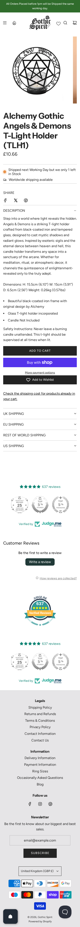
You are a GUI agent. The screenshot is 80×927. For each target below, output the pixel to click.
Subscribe (40, 853)
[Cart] (74, 22)
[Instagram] (40, 804)
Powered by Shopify (40, 921)
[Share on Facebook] (5, 201)
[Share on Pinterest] (26, 201)
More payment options (40, 372)
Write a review (40, 562)
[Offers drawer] (14, 22)
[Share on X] (15, 201)
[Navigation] (4, 22)
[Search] (65, 22)
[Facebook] (30, 804)
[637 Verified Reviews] (40, 628)
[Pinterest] (50, 804)
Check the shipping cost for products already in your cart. (39, 396)
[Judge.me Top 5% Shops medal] (40, 504)
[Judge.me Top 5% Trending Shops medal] (60, 504)
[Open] (10, 916)
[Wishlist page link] (58, 23)
